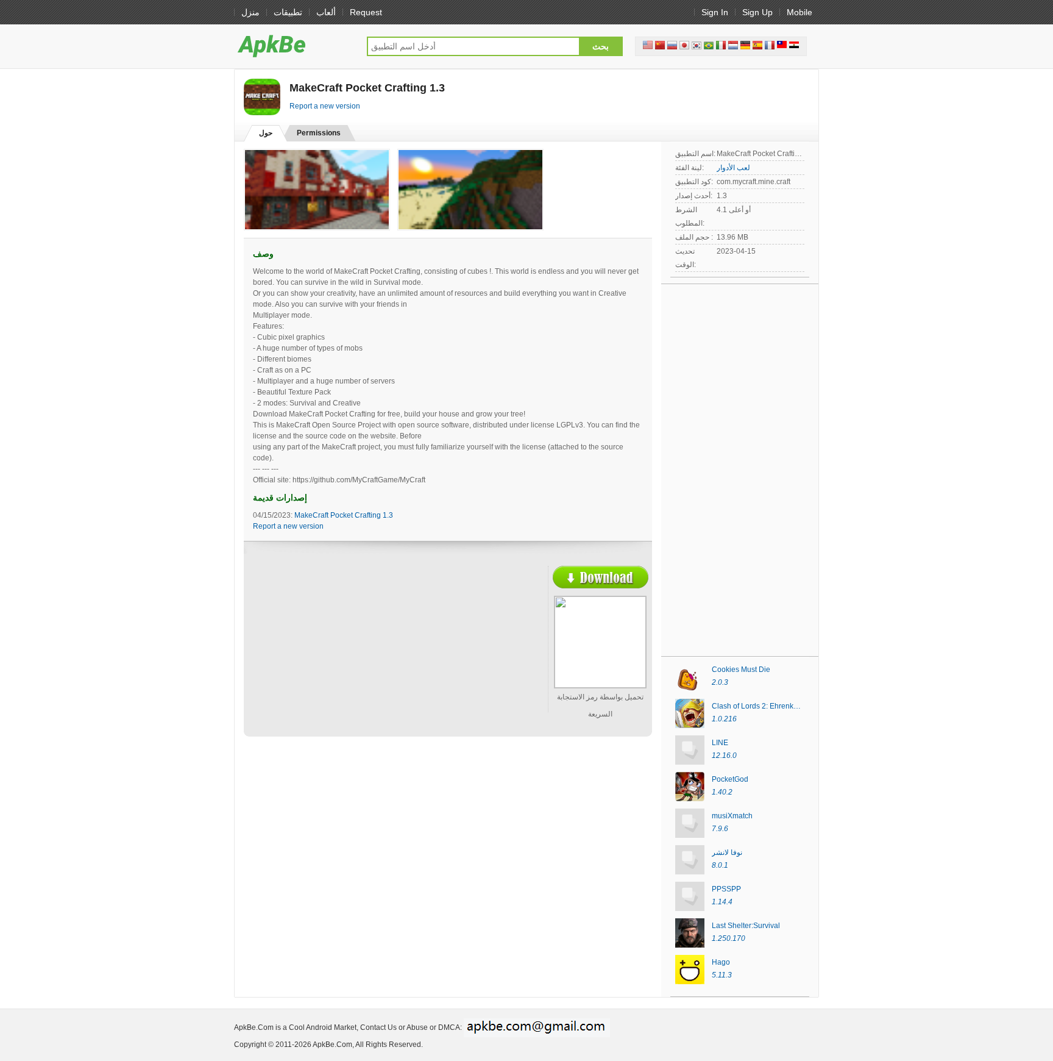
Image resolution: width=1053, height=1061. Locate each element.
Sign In (714, 12)
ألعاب (326, 12)
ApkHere (294, 46)
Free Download (600, 577)
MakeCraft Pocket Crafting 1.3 (343, 515)
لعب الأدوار (733, 167)
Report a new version (324, 106)
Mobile (799, 12)
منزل (250, 12)
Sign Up (757, 12)
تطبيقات (288, 12)
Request (366, 12)
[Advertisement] (359, 654)
